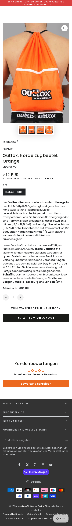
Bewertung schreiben (36, 384)
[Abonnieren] (67, 440)
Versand (18, 178)
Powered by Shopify (13, 514)
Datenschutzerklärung (57, 514)
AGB (10, 518)
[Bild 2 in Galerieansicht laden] (31, 130)
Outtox (8, 149)
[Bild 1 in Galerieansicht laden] (23, 130)
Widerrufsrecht (34, 514)
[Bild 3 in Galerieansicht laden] (40, 130)
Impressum (34, 518)
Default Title (14, 192)
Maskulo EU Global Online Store (34, 506)
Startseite (9, 142)
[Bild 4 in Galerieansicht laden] (49, 130)
